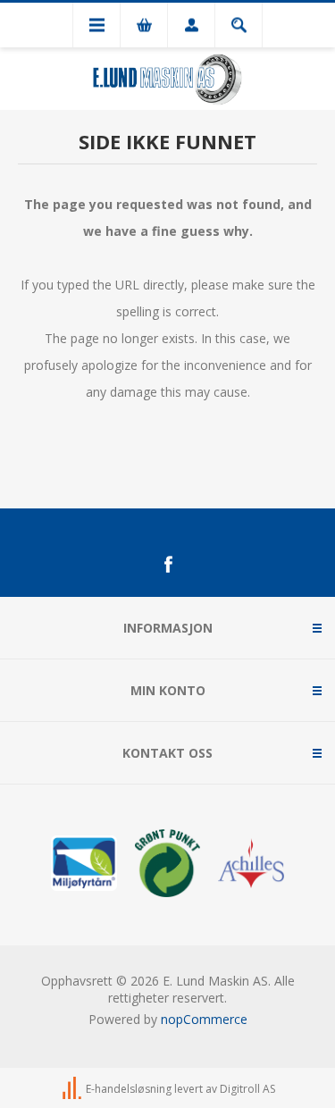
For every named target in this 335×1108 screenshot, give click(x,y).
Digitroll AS (247, 1088)
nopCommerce (204, 1019)
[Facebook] (168, 564)
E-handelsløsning (129, 1088)
